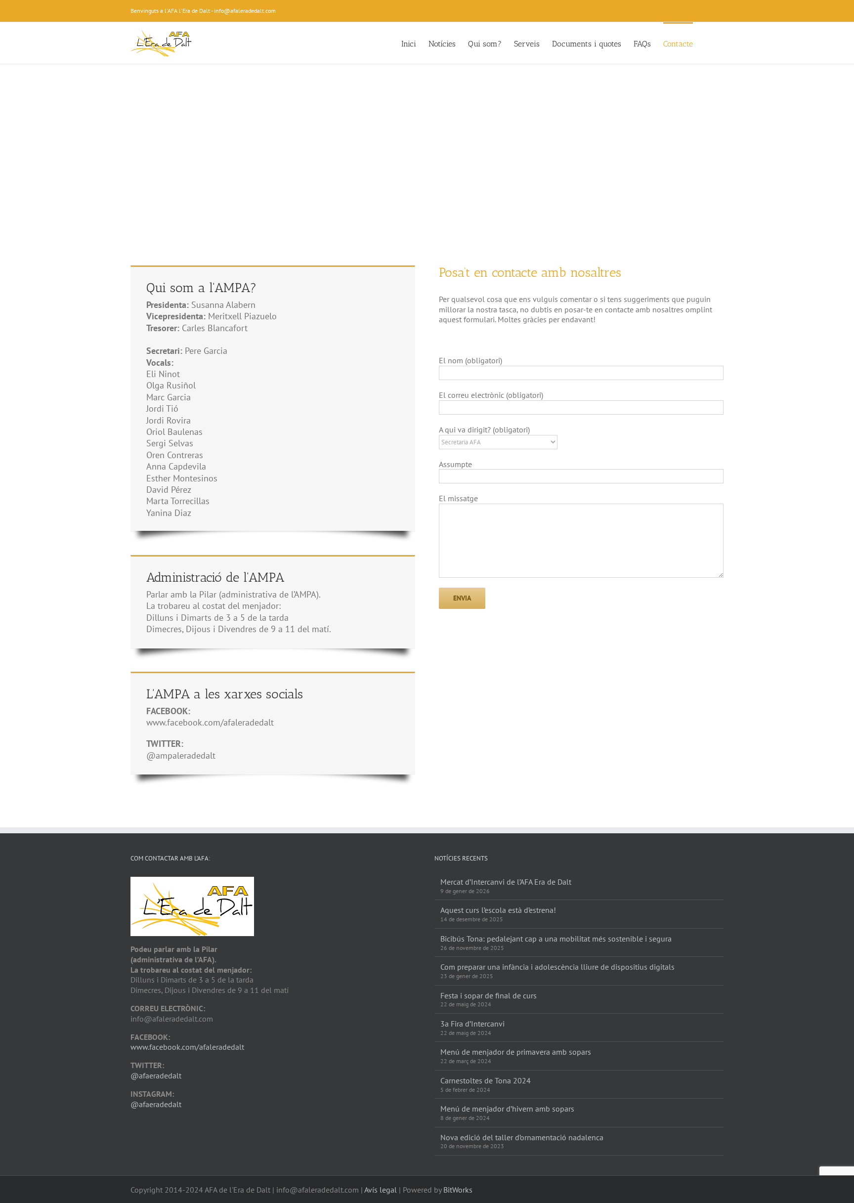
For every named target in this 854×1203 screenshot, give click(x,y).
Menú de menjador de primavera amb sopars (515, 1052)
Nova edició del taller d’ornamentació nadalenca (521, 1137)
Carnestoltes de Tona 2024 (485, 1080)
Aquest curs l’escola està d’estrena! (498, 910)
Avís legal (380, 1190)
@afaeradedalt (155, 1075)
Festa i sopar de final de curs (488, 995)
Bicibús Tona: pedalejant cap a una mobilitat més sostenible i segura (556, 939)
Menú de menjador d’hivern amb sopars (507, 1109)
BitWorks (457, 1190)
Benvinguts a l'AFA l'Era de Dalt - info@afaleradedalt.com (203, 10)
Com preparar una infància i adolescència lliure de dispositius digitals (557, 967)
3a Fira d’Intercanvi (472, 1024)
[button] (708, 43)
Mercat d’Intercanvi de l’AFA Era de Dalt (505, 882)
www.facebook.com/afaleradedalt (187, 1047)
